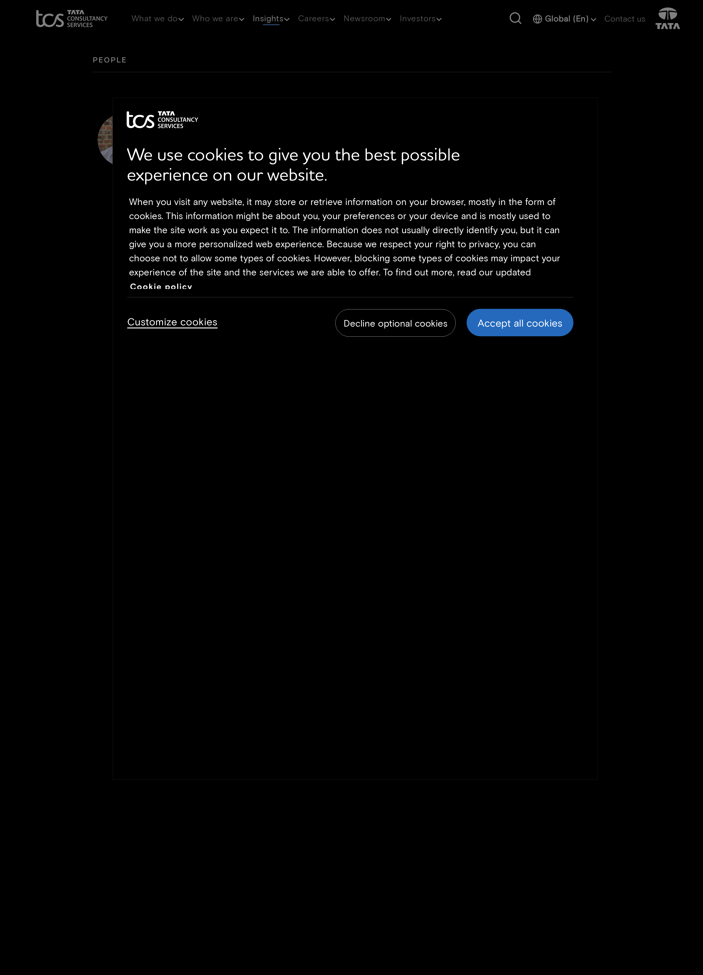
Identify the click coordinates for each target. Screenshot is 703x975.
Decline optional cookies (395, 322)
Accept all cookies (520, 323)
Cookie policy (161, 286)
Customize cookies (172, 320)
